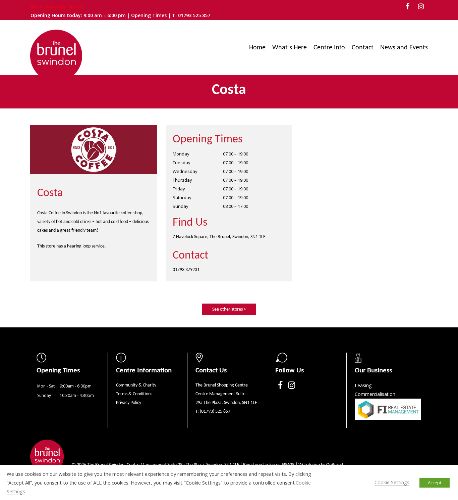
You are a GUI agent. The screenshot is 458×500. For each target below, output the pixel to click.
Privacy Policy (128, 402)
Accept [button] (434, 483)
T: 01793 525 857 (191, 15)
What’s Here (289, 47)
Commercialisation (375, 394)
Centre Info (329, 47)
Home (257, 47)
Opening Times (149, 15)
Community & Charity (136, 385)
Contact (363, 47)
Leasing (363, 385)
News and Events (404, 47)
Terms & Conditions (134, 394)
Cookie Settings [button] (392, 482)
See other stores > (229, 309)
